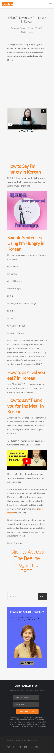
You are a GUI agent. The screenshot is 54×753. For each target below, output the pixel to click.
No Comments (27, 32)
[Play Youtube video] (27, 461)
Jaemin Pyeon (19, 28)
